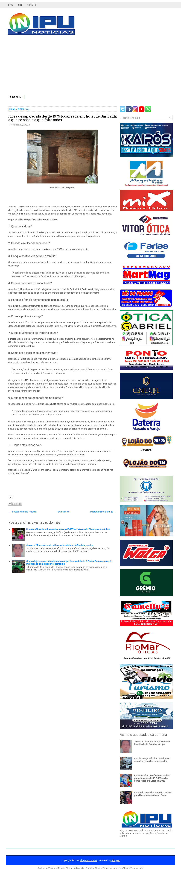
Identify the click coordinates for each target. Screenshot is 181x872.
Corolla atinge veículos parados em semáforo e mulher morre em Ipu (152, 759)
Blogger (116, 860)
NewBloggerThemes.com (131, 868)
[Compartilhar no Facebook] (20, 504)
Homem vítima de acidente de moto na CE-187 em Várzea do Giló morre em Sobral (68, 529)
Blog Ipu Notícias (88, 860)
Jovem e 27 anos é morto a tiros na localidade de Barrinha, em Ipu (59, 545)
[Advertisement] (90, 66)
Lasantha (80, 868)
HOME (12, 109)
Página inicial (15, 96)
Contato (31, 4)
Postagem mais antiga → (103, 511)
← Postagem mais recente (22, 511)
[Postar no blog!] (13, 504)
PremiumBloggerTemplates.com (101, 868)
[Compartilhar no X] (16, 504)
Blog (10, 4)
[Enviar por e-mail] (10, 504)
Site (20, 4)
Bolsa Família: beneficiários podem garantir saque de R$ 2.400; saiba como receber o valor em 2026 (152, 778)
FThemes (52, 868)
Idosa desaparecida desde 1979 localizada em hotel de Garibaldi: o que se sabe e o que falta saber (62, 117)
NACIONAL (23, 109)
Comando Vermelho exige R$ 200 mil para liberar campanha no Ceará (152, 793)
